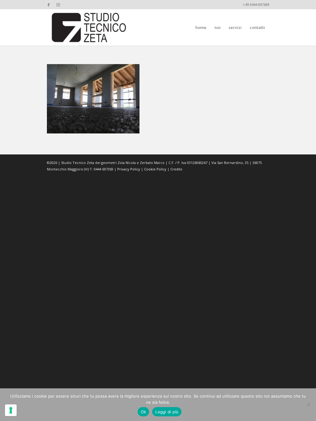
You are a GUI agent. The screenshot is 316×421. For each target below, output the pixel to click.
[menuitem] (200, 27)
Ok (143, 411)
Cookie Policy (155, 169)
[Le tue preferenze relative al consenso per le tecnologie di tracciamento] (11, 410)
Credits (176, 169)
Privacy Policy (128, 169)
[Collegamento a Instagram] (58, 4)
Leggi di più (166, 411)
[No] (308, 405)
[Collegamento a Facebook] (48, 4)
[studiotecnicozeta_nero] (89, 27)
